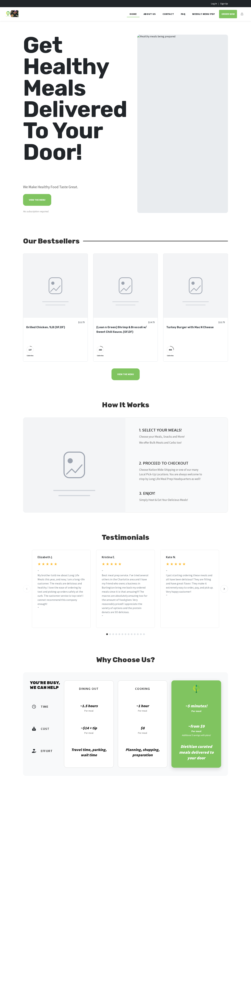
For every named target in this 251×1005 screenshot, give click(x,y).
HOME (133, 14)
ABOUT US (150, 14)
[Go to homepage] (11, 16)
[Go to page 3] (113, 634)
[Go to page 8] (128, 634)
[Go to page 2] (110, 634)
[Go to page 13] (144, 634)
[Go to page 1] (107, 634)
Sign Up (224, 3)
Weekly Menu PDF (203, 14)
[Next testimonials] (224, 589)
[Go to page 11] (138, 634)
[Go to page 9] (132, 634)
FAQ (183, 14)
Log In (214, 3)
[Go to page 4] (116, 634)
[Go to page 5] (119, 634)
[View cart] (242, 14)
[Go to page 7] (125, 634)
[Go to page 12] (141, 634)
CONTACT (168, 14)
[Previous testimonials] (27, 589)
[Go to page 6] (122, 634)
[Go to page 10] (135, 634)
